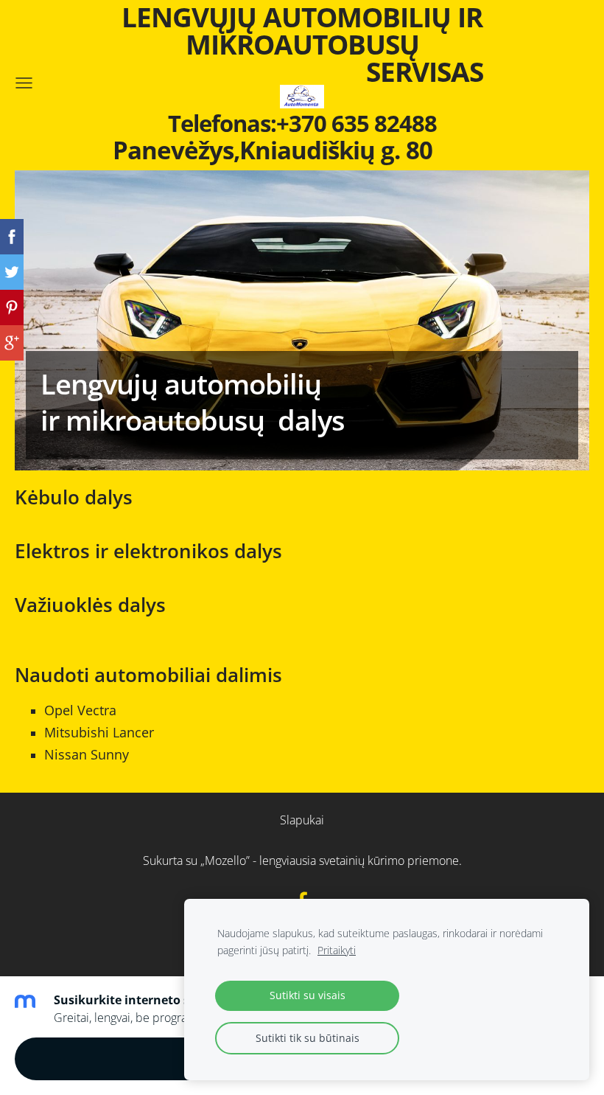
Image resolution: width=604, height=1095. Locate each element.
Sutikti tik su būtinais (307, 1038)
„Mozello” (225, 860)
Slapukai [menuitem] (302, 820)
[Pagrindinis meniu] (24, 83)
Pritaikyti (336, 950)
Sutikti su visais (307, 995)
